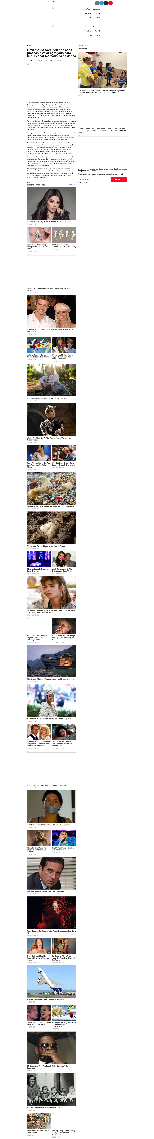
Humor (97, 17)
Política (87, 9)
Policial (97, 13)
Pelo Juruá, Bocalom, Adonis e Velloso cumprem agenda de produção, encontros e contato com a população (101, 91)
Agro (90, 17)
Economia (96, 9)
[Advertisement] (102, 197)
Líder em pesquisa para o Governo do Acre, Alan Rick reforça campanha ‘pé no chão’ (102, 170)
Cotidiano (88, 13)
